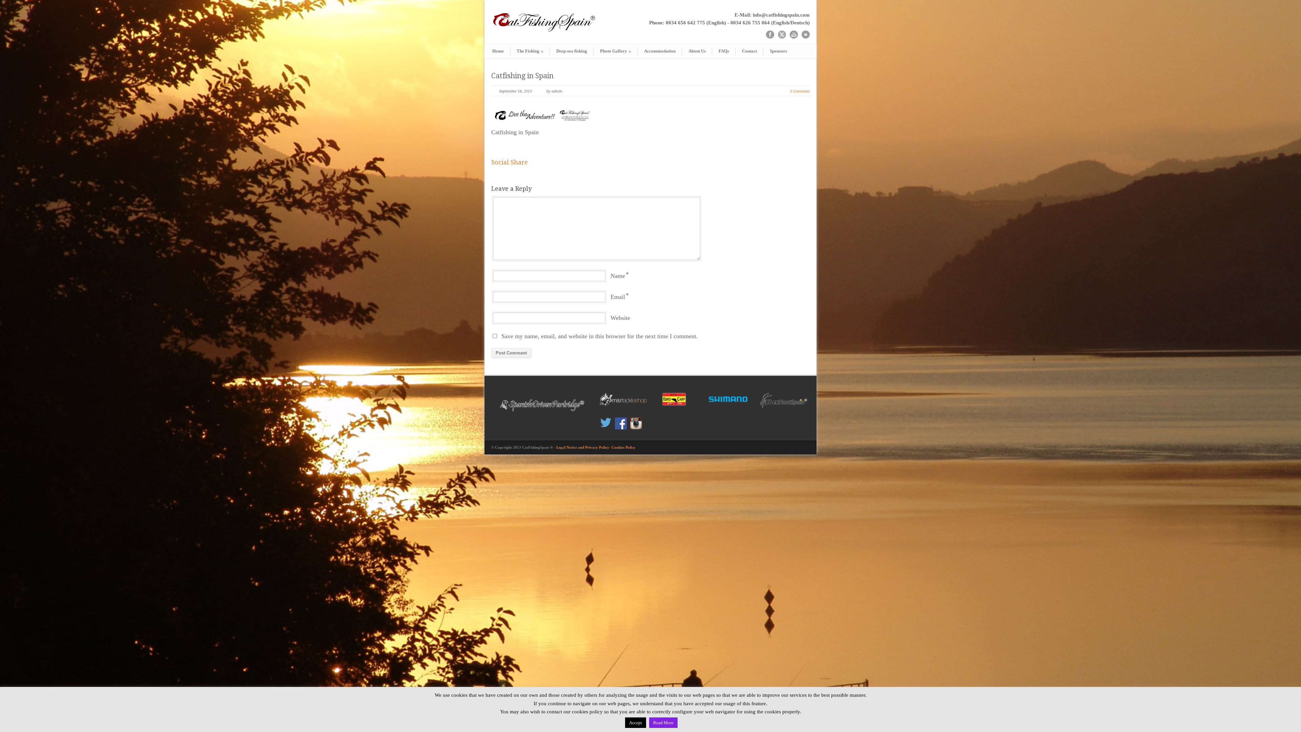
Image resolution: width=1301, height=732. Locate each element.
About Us (697, 51)
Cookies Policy (624, 447)
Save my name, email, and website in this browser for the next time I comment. (599, 336)
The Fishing (530, 51)
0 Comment (800, 91)
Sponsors (778, 51)
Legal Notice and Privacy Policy (582, 447)
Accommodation (660, 51)
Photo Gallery (615, 51)
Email (618, 296)
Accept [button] (635, 722)
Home (498, 51)
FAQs (724, 51)
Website (620, 317)
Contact (749, 51)
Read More (663, 722)
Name (618, 275)
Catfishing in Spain (522, 76)
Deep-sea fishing (571, 51)
